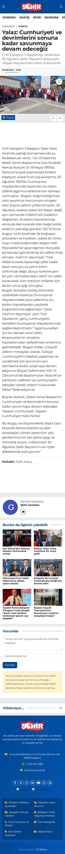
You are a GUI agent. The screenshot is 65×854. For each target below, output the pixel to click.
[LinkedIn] (32, 782)
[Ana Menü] (3, 6)
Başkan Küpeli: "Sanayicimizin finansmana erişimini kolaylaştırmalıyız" (46, 611)
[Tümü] (60, 708)
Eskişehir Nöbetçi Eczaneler (17, 804)
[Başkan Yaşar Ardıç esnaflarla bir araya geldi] (48, 537)
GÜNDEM (8, 17)
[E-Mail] (23, 511)
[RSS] (50, 782)
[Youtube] (38, 782)
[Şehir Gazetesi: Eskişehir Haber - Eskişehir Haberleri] (31, 6)
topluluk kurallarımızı (36, 675)
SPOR (37, 17)
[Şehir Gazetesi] (10, 507)
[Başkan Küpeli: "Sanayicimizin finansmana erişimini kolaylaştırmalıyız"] (48, 597)
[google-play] (40, 790)
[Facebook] (15, 782)
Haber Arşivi (45, 831)
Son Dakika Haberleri (13, 833)
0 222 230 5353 (35, 764)
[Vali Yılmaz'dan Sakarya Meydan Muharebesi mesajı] (17, 537)
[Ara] (61, 7)
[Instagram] (26, 782)
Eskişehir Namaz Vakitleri (17, 814)
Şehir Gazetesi (30, 504)
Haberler (8, 26)
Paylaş (10, 117)
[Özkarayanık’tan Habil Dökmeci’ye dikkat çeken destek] (17, 567)
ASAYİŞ (24, 17)
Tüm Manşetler (46, 822)
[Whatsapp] (44, 782)
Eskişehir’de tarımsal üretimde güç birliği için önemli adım (48, 581)
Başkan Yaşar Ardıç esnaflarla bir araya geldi (45, 551)
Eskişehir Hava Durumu (44, 804)
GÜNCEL (23, 26)
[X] (21, 782)
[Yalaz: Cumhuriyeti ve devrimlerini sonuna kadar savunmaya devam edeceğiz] (32, 95)
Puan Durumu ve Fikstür (17, 824)
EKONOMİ (51, 17)
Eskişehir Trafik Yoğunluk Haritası (44, 814)
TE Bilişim (41, 849)
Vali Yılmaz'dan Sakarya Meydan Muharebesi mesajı (16, 551)
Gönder (10, 665)
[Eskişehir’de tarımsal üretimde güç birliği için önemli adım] (48, 567)
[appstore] (23, 790)
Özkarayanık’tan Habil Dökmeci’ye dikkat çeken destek (15, 581)
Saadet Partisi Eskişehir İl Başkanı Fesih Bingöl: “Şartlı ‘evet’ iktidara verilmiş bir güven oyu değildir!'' (16, 613)
